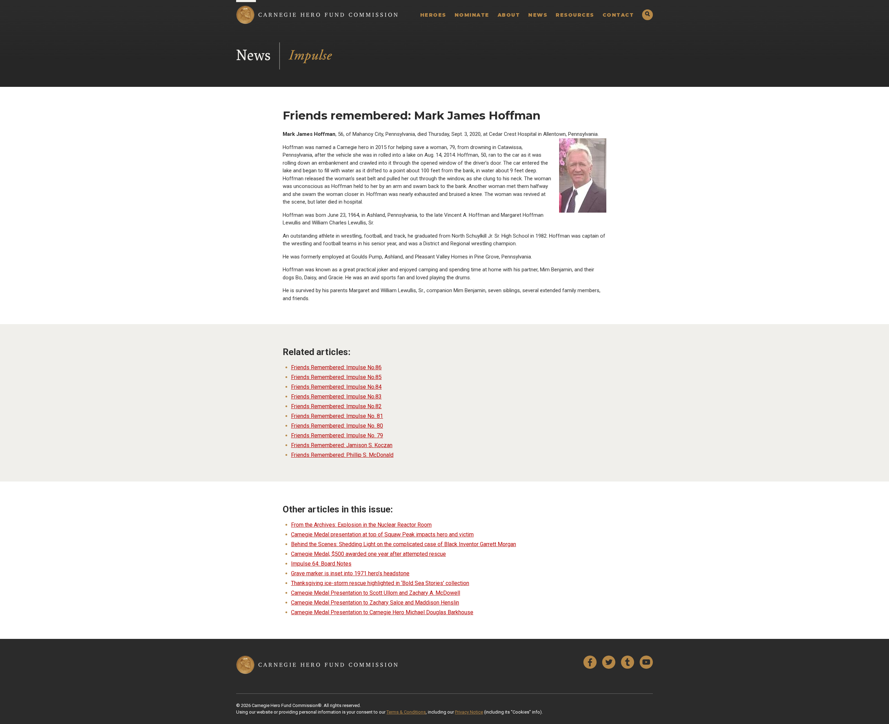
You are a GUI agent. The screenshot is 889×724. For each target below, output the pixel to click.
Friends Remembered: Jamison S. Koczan (341, 445)
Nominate (472, 15)
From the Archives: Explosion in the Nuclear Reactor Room (361, 524)
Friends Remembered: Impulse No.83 (336, 396)
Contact (618, 15)
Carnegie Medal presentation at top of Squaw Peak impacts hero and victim (382, 534)
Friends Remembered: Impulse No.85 (336, 377)
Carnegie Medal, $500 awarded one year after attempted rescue (368, 554)
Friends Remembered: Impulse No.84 (336, 387)
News (537, 15)
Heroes (433, 15)
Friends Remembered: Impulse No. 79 (337, 435)
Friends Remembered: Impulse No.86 (336, 367)
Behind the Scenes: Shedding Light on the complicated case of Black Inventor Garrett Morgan (403, 544)
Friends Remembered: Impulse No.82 (336, 406)
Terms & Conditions (406, 712)
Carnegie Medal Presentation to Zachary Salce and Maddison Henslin (375, 602)
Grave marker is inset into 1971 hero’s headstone (350, 573)
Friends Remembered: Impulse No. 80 (337, 425)
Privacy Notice (469, 712)
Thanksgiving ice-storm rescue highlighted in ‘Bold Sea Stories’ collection (380, 583)
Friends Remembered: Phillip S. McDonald (342, 455)
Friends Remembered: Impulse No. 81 (337, 416)
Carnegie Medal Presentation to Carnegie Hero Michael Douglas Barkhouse (382, 612)
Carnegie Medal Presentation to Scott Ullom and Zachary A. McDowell (375, 593)
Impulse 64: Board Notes (321, 563)
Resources (575, 15)
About (509, 15)
